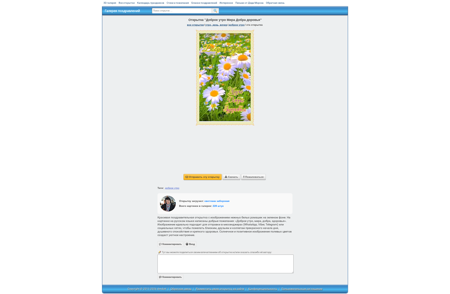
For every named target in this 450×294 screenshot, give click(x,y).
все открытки (195, 24)
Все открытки (127, 2)
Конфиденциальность (262, 288)
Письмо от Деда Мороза (249, 2)
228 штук (218, 205)
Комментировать (170, 277)
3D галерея (110, 2)
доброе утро (237, 24)
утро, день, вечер (216, 24)
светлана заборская (216, 201)
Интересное (226, 2)
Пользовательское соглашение (301, 288)
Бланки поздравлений (204, 2)
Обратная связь (275, 2)
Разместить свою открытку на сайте (220, 288)
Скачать (231, 176)
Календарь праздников (150, 2)
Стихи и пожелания (178, 2)
